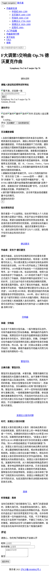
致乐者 (20, 3)
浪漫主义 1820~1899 (21, 24)
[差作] (10, 113)
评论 (3, 123)
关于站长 (10, 37)
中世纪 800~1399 (19, 11)
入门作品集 (11, 31)
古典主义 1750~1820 (21, 21)
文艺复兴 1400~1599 (21, 15)
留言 (3, 556)
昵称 (3, 543)
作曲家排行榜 (12, 34)
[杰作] (30, 113)
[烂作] (4, 113)
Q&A (8, 40)
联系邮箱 (5, 547)
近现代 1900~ (18, 27)
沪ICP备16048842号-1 (31, 569)
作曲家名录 (11, 8)
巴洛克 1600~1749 (20, 18)
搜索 (8, 43)
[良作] (23, 113)
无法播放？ (11, 123)
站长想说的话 (23, 123)
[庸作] (17, 113)
